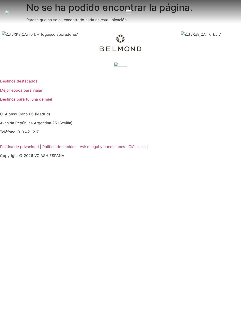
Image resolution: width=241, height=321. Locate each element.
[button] (129, 12)
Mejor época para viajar (21, 90)
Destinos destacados (18, 81)
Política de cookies (59, 146)
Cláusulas (137, 146)
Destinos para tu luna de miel (26, 99)
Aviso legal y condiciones (102, 146)
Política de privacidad (19, 146)
